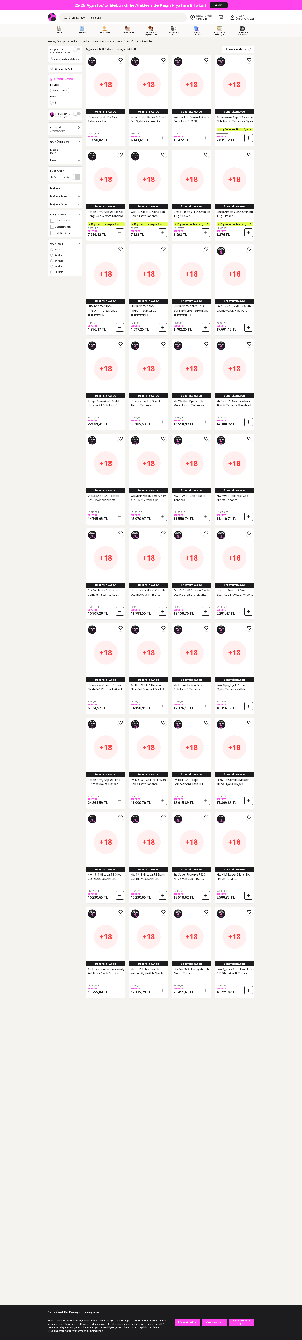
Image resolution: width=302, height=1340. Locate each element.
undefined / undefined (66, 58)
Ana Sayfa (53, 41)
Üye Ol (239, 18)
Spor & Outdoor (70, 41)
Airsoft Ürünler (144, 41)
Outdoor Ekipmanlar (112, 41)
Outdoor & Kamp (90, 41)
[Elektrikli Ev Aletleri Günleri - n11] (151, 5)
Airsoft (130, 41)
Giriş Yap (249, 18)
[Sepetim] (221, 17)
